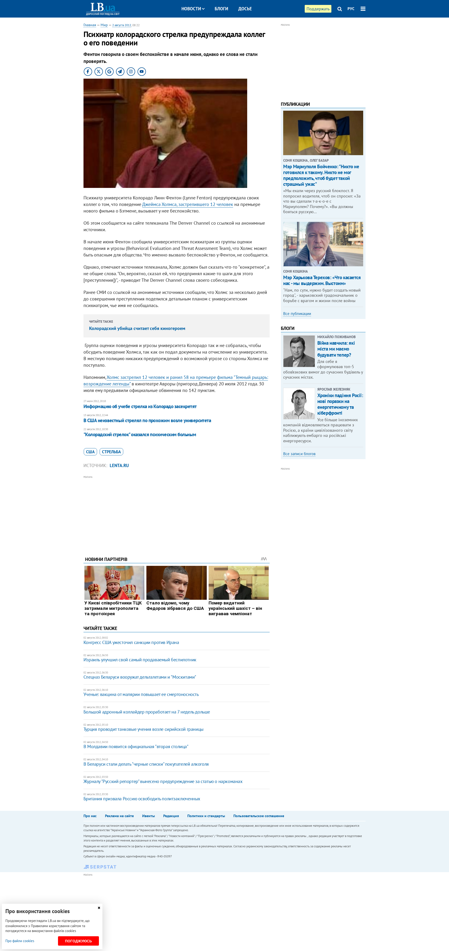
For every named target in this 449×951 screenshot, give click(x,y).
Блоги (221, 8)
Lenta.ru (119, 465)
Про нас (90, 815)
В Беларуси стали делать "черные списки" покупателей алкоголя (146, 764)
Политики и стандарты (206, 815)
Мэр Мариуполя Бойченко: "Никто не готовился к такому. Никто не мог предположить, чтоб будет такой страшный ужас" (321, 175)
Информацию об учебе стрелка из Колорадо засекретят (140, 406)
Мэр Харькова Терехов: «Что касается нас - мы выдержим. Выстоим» (322, 280)
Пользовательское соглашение (258, 815)
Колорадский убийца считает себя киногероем (137, 328)
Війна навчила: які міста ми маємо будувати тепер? (336, 349)
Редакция (171, 815)
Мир (104, 24)
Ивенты (148, 815)
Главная (89, 24)
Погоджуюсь (78, 941)
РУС (351, 8)
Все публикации (297, 313)
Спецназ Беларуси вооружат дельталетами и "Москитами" (139, 677)
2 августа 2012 (121, 25)
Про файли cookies (19, 941)
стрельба (111, 451)
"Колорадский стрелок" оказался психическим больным (139, 434)
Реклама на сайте (119, 815)
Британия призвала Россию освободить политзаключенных (141, 799)
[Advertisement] (176, 512)
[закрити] (99, 908)
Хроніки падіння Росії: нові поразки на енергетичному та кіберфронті (340, 404)
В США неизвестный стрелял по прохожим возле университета (147, 420)
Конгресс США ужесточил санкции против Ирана (131, 642)
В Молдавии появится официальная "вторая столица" (135, 746)
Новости (191, 8)
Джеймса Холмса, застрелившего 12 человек (187, 204)
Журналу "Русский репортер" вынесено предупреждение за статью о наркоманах (163, 781)
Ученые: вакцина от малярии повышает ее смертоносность (141, 694)
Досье (245, 8)
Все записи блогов (299, 453)
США (90, 451)
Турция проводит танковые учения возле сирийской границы (143, 729)
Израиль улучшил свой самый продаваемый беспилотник (139, 660)
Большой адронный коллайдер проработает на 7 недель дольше (146, 712)
